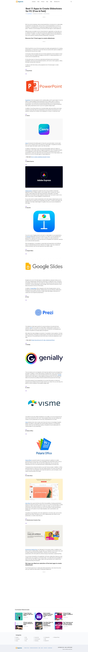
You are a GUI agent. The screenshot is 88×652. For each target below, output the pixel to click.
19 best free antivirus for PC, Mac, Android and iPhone (43, 340)
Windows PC (57, 1)
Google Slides (33, 288)
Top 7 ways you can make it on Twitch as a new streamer (68, 623)
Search (61, 2)
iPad (38, 1)
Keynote (29, 236)
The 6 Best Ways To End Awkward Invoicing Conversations (48, 624)
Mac (47, 1)
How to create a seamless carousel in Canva (40, 156)
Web (51, 1)
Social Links (37, 637)
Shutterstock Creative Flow (31, 549)
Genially (59, 374)
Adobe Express (28, 190)
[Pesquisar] (71, 1)
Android (33, 1)
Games (17, 640)
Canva (26, 143)
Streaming (36, 640)
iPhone (42, 1)
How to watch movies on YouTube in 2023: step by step (48, 615)
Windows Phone (56, 637)
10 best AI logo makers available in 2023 (68, 614)
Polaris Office (28, 460)
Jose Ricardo (29, 13)
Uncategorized (46, 637)
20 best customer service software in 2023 (28, 623)
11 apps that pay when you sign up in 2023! (28, 614)
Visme (26, 422)
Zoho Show (27, 503)
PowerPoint (27, 100)
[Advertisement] (44, 591)
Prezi (31, 327)
